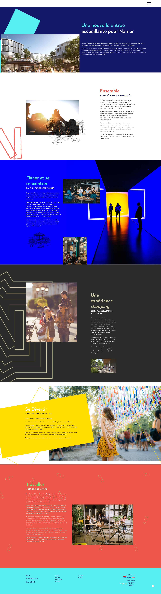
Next (77, 59)
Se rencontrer (58, 579)
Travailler (80, 577)
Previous (3, 59)
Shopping (57, 581)
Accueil (57, 575)
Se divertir (80, 575)
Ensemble (57, 577)
